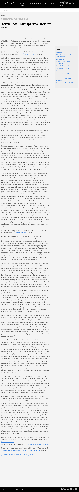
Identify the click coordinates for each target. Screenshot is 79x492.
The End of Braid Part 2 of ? (63, 66)
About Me (23, 3)
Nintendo (18, 454)
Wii (30, 454)
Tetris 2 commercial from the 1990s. (37, 444)
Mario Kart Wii (60, 59)
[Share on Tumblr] (24, 19)
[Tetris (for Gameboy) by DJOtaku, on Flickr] (30, 54)
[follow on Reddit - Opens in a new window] (70, 2)
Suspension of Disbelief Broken (64, 82)
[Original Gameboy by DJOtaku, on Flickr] (20, 232)
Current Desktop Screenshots (38, 3)
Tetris (25, 454)
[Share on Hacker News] (12, 19)
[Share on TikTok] (22, 19)
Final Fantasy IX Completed (63, 73)
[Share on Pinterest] (15, 19)
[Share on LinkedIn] (10, 19)
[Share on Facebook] (5, 19)
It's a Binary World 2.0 (9, 4)
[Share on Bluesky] (7, 19)
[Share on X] (27, 19)
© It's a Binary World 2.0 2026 (12, 489)
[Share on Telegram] (20, 19)
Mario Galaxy (59, 52)
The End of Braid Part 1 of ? (63, 68)
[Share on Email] (2, 19)
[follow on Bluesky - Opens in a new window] (61, 2)
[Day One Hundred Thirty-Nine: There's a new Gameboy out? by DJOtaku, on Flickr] (20, 450)
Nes (12, 454)
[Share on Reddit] (17, 19)
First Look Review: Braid (62, 71)
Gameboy (5, 454)
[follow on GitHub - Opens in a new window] (64, 2)
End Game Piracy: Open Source (65, 85)
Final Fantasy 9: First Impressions (65, 75)
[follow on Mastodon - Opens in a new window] (67, 2)
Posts (22, 5)
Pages (51, 3)
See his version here (7, 442)
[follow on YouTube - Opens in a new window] (61, 5)
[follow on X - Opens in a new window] (72, 2)
